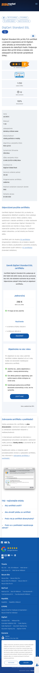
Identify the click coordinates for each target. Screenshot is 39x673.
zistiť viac (19, 396)
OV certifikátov (25, 239)
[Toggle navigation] (36, 4)
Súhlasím (25, 662)
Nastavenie (11, 662)
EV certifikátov (27, 247)
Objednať (11, 32)
